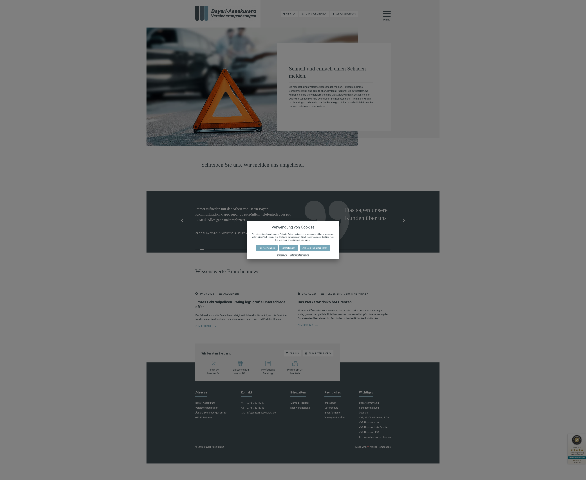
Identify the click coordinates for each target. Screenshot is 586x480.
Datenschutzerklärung (299, 255)
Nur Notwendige (267, 248)
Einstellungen (288, 248)
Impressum (282, 255)
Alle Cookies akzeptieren (314, 248)
